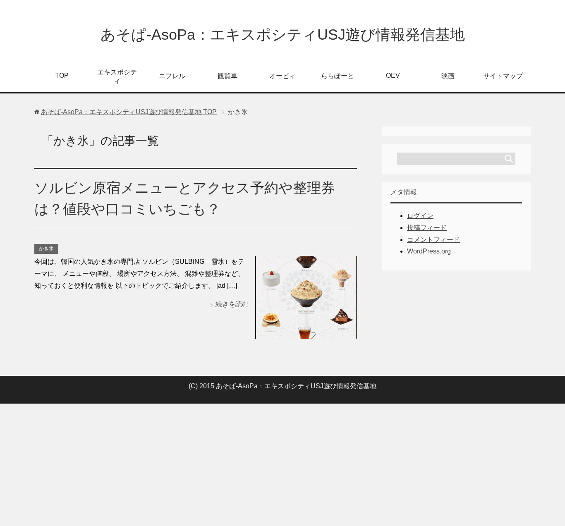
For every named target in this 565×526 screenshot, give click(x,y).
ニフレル (172, 75)
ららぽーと (337, 75)
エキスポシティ (117, 76)
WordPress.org (429, 251)
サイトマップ (503, 75)
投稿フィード (427, 227)
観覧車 (227, 75)
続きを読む (232, 304)
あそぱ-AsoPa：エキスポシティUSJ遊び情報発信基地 (283, 34)
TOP (62, 75)
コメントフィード (433, 239)
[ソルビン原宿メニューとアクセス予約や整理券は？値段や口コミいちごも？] (306, 332)
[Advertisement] (282, 465)
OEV (393, 75)
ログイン (420, 215)
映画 (448, 75)
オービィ (282, 75)
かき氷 (46, 248)
